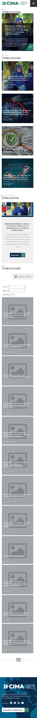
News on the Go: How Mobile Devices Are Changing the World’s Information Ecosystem (16, 434)
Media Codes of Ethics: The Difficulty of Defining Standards (16, 376)
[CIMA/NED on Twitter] (14, 703)
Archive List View (24, 276)
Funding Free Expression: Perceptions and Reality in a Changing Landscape (14, 584)
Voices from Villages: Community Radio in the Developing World (16, 614)
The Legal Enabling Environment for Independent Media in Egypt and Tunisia (16, 405)
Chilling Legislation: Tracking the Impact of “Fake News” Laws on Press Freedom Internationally (17, 177)
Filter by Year (6, 294)
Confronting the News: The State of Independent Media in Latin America (16, 525)
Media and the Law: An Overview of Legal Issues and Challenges (17, 495)
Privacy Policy (5, 703)
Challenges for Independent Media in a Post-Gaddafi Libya (17, 346)
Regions (5, 290)
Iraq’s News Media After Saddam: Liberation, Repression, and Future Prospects (17, 643)
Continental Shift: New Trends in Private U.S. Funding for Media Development (16, 315)
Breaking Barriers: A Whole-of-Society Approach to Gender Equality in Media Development (15, 78)
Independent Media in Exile (13, 556)
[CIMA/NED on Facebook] (10, 703)
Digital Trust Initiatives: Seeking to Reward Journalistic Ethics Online (17, 148)
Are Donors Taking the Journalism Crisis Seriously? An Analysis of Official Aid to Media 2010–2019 (17, 112)
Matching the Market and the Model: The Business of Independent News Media (15, 464)
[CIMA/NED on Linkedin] (18, 703)
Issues (4, 286)
